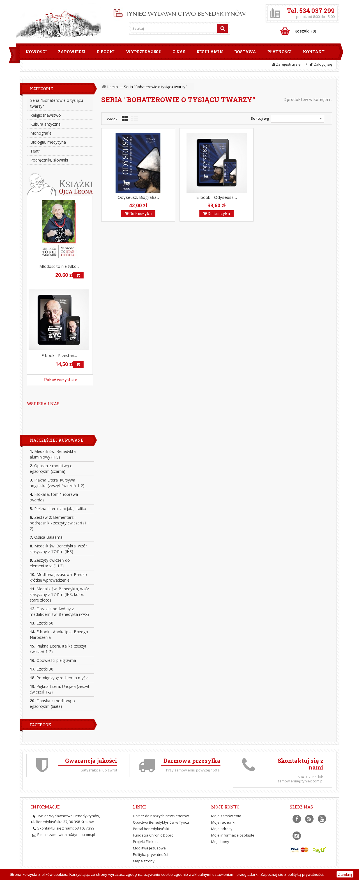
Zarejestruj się (287, 64)
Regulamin (210, 51)
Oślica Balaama (46, 537)
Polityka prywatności (150, 854)
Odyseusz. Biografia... (138, 197)
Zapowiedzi (72, 51)
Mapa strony (144, 860)
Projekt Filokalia (146, 841)
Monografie (41, 133)
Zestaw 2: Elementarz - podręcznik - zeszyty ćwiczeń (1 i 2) (59, 523)
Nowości (36, 51)
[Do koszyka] (78, 275)
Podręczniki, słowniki (49, 160)
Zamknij (345, 874)
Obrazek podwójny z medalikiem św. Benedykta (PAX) (59, 611)
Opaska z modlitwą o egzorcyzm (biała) (52, 703)
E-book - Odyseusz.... (216, 197)
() (305, 31)
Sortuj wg (260, 118)
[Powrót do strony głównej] (104, 86)
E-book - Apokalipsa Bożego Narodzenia (59, 634)
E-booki (106, 51)
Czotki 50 (41, 623)
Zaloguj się (322, 64)
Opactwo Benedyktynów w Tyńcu (161, 822)
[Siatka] (125, 119)
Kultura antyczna (45, 124)
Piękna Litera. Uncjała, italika (58, 508)
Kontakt (314, 51)
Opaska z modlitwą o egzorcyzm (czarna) (51, 468)
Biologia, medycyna (48, 142)
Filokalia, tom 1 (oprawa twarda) (54, 497)
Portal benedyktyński (151, 828)
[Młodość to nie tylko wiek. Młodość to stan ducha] (60, 230)
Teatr (35, 151)
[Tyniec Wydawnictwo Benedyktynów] (179, 12)
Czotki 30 (41, 669)
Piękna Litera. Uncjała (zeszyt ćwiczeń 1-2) (59, 689)
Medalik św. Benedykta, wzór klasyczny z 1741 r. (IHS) (58, 548)
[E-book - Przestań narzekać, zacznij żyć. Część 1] (60, 319)
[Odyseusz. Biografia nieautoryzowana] (138, 163)
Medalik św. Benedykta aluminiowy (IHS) (53, 454)
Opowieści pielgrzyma (53, 660)
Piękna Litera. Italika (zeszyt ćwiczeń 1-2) (58, 648)
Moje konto (225, 807)
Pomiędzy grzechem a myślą (59, 677)
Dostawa (245, 51)
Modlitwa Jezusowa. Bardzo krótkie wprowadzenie (58, 577)
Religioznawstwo (45, 115)
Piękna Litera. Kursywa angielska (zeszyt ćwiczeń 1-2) (57, 482)
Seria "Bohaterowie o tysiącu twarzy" (56, 103)
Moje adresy (222, 828)
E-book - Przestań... (59, 355)
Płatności (279, 51)
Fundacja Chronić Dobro (153, 835)
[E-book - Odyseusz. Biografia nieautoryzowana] (216, 163)
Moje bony (220, 841)
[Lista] (134, 119)
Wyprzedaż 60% (143, 51)
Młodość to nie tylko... (59, 266)
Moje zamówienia (226, 815)
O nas (178, 51)
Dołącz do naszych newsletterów (161, 815)
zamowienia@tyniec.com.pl (72, 834)
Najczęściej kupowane (56, 440)
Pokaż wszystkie (60, 379)
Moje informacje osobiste (232, 835)
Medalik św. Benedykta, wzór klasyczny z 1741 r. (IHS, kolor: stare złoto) (59, 594)
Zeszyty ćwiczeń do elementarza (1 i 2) (50, 563)
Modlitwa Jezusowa (149, 848)
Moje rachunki (223, 822)
